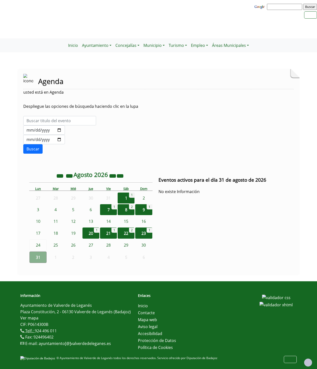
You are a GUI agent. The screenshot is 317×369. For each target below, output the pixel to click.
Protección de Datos (157, 340)
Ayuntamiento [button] (95, 45)
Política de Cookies (155, 347)
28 (108, 245)
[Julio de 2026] (70, 175)
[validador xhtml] (276, 304)
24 (38, 245)
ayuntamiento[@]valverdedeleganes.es (75, 343)
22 (126, 233)
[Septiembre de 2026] (120, 175)
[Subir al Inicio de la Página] (308, 363)
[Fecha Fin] (44, 139)
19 (73, 233)
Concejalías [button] (125, 45)
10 (38, 221)
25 (55, 245)
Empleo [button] (198, 45)
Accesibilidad (150, 333)
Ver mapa (29, 318)
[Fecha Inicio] (44, 130)
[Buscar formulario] (33, 149)
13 (91, 221)
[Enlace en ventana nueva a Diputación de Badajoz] (38, 358)
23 (143, 233)
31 (38, 257)
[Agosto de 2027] (113, 175)
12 (73, 221)
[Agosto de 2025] (60, 175)
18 (55, 233)
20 (91, 233)
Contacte (146, 312)
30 (143, 245)
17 (38, 233)
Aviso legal (148, 326)
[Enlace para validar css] (276, 297)
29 (126, 245)
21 (108, 233)
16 (143, 221)
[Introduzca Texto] (59, 120)
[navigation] (285, 6)
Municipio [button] (152, 45)
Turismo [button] (176, 45)
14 (108, 221)
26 (73, 245)
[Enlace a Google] (260, 6)
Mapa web (147, 319)
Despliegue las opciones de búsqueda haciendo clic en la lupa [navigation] (80, 106)
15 (126, 221)
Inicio (73, 45)
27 (91, 245)
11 (55, 221)
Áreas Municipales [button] (229, 45)
